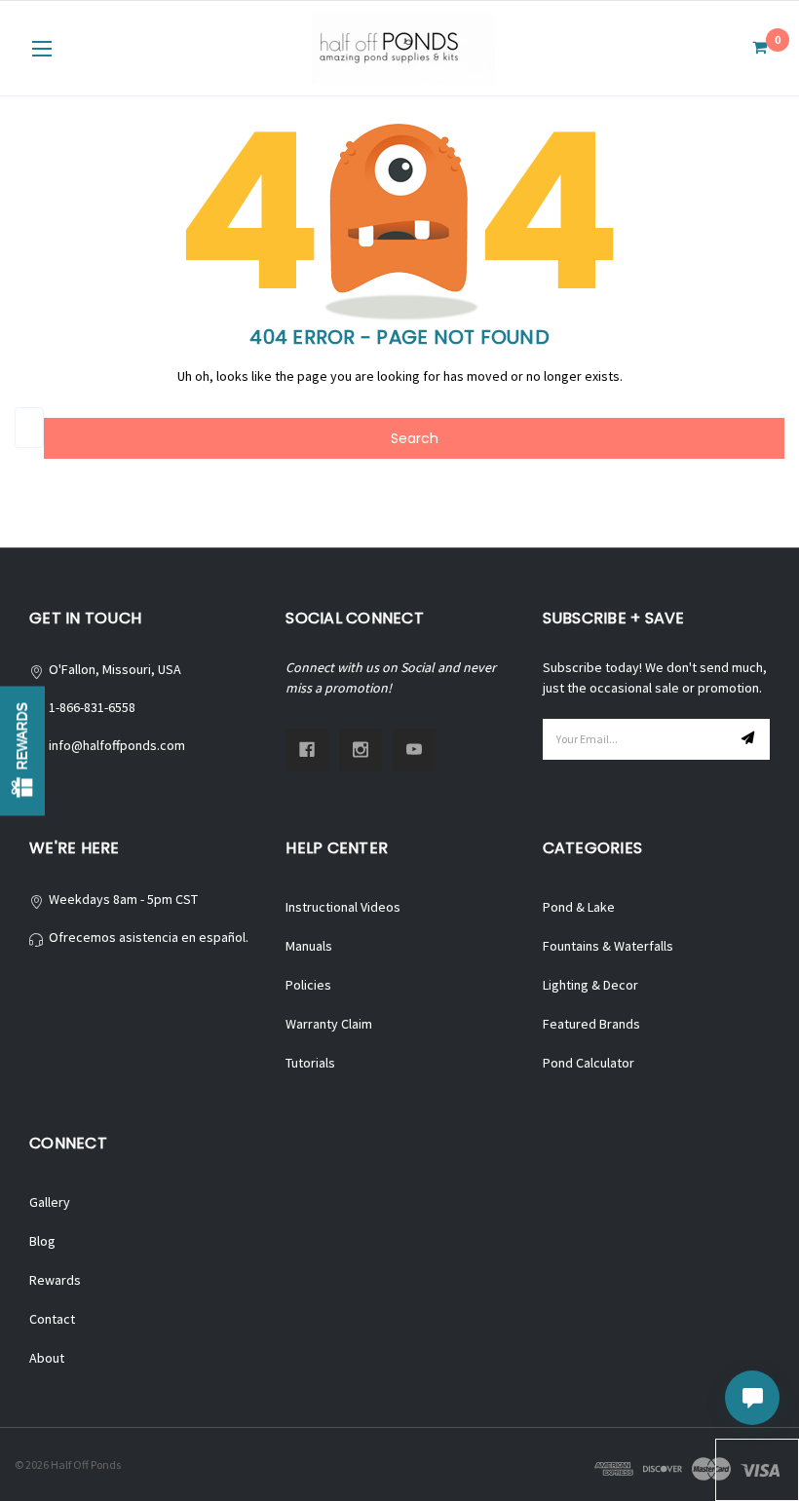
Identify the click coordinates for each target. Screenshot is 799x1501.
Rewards (55, 1280)
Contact (52, 1319)
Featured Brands (591, 1023)
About (46, 1358)
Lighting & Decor (590, 985)
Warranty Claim (328, 1023)
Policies (308, 985)
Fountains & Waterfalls (608, 946)
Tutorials (310, 1062)
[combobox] (29, 427)
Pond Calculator (588, 1062)
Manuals (308, 946)
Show (22, 750)
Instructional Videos (342, 907)
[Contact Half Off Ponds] (752, 1397)
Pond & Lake (579, 907)
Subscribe (750, 739)
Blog (42, 1241)
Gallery (49, 1202)
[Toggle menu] (41, 48)
